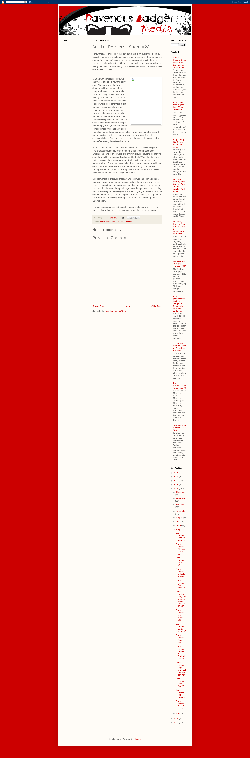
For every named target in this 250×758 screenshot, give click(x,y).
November (181, 498)
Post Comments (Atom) (115, 311)
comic (102, 222)
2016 (176, 484)
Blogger (137, 739)
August (179, 517)
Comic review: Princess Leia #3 (181, 693)
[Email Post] (123, 218)
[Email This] (128, 217)
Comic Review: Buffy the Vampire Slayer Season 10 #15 (181, 598)
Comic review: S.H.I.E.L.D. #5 (181, 705)
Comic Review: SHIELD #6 (180, 561)
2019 (176, 473)
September (181, 511)
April (178, 713)
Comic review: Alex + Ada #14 (180, 682)
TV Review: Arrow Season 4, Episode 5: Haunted (179, 347)
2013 (176, 722)
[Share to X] (133, 217)
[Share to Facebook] (136, 217)
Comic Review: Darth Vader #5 (181, 627)
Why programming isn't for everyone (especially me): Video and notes (179, 303)
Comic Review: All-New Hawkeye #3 (181, 549)
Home (127, 306)
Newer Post (98, 306)
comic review (111, 222)
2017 (176, 480)
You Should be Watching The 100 (179, 427)
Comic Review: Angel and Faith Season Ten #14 (181, 668)
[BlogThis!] (130, 217)
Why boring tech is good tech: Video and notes (178, 106)
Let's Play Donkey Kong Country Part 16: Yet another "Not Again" (179, 185)
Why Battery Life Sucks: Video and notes (178, 143)
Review (129, 222)
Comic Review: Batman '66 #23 (180, 536)
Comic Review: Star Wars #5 (180, 584)
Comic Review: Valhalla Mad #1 (180, 572)
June (178, 525)
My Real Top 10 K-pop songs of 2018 (179, 263)
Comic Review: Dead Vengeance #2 (179, 385)
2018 (176, 476)
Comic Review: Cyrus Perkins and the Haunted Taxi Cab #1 (179, 62)
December (181, 492)
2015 (176, 488)
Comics (121, 222)
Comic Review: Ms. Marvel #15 (180, 615)
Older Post (156, 306)
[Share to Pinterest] (139, 217)
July (178, 521)
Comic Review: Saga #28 (180, 639)
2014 (176, 718)
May (178, 529)
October (180, 505)
